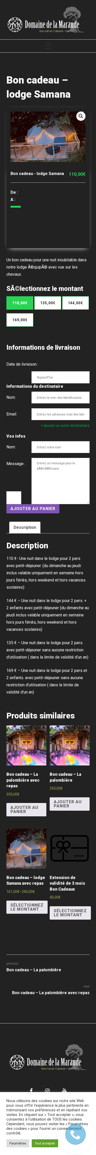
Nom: (11, 397)
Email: (11, 414)
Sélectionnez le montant (27, 907)
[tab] (24, 527)
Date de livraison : (22, 364)
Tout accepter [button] (45, 1143)
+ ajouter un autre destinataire (65, 425)
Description (25, 527)
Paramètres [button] (17, 1143)
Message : (15, 463)
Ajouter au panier (32, 508)
